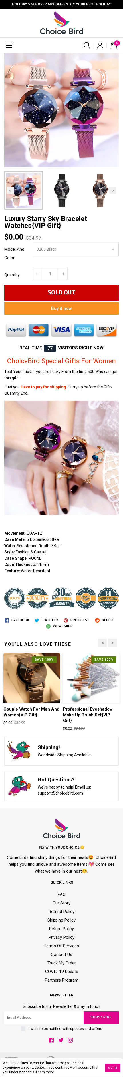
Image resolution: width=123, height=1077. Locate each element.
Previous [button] (10, 190)
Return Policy (61, 928)
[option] (61, 110)
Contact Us (61, 954)
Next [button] (112, 190)
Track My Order (61, 963)
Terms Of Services (61, 945)
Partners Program (61, 980)
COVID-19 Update (61, 971)
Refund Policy (61, 911)
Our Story (61, 903)
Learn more (45, 1072)
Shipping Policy (61, 920)
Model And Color (14, 253)
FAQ (62, 894)
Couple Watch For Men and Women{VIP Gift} (31, 712)
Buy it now (61, 308)
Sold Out (62, 293)
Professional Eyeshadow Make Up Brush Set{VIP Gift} (88, 715)
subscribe (101, 1017)
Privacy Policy (61, 937)
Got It (113, 1067)
